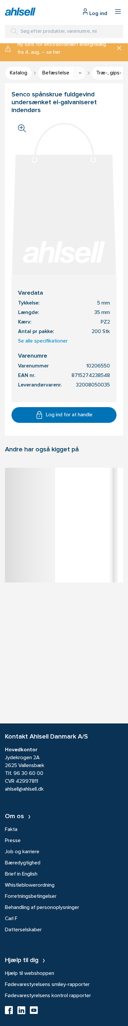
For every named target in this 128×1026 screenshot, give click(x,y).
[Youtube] (34, 1012)
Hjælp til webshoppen (29, 973)
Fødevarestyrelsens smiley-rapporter (47, 984)
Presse (13, 841)
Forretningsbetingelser (30, 896)
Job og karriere (22, 852)
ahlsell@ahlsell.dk (24, 789)
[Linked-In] (21, 1012)
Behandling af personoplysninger (42, 907)
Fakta (11, 829)
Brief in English (21, 874)
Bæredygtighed (22, 863)
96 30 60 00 (28, 773)
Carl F (11, 919)
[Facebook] (9, 1012)
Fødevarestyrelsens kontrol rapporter (48, 996)
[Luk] (116, 48)
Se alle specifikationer (43, 341)
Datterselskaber (23, 930)
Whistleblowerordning (29, 885)
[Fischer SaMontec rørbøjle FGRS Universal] (57, 484)
